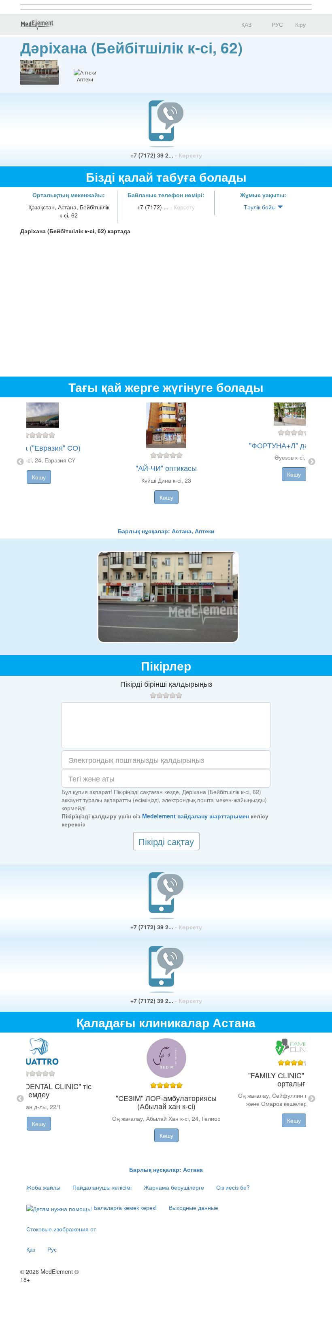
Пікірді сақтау (166, 841)
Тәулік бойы (260, 207)
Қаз (30, 1249)
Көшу (39, 477)
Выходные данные (193, 1207)
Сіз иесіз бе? (233, 1187)
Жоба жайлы (43, 1187)
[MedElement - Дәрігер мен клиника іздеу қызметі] (37, 24)
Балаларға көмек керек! (124, 1207)
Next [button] (312, 462)
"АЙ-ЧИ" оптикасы (166, 467)
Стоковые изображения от (61, 1229)
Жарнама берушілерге (174, 1187)
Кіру (300, 24)
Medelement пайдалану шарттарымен (195, 816)
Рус (52, 1249)
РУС (276, 24)
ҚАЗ (245, 24)
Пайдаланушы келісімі (102, 1187)
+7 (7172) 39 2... (166, 155)
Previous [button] (20, 462)
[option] (166, 462)
